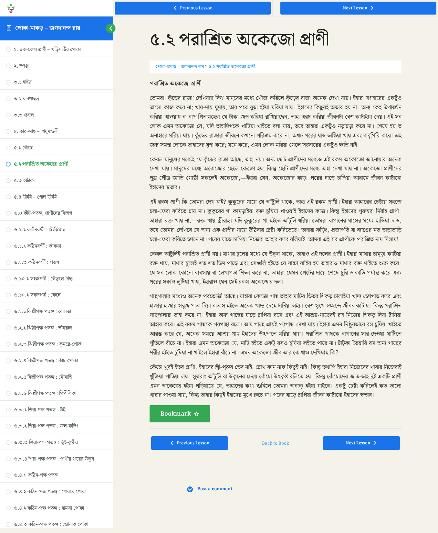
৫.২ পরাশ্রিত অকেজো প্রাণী (232, 66)
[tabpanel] (276, 250)
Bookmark (176, 414)
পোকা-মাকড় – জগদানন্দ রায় (47, 28)
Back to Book (275, 443)
